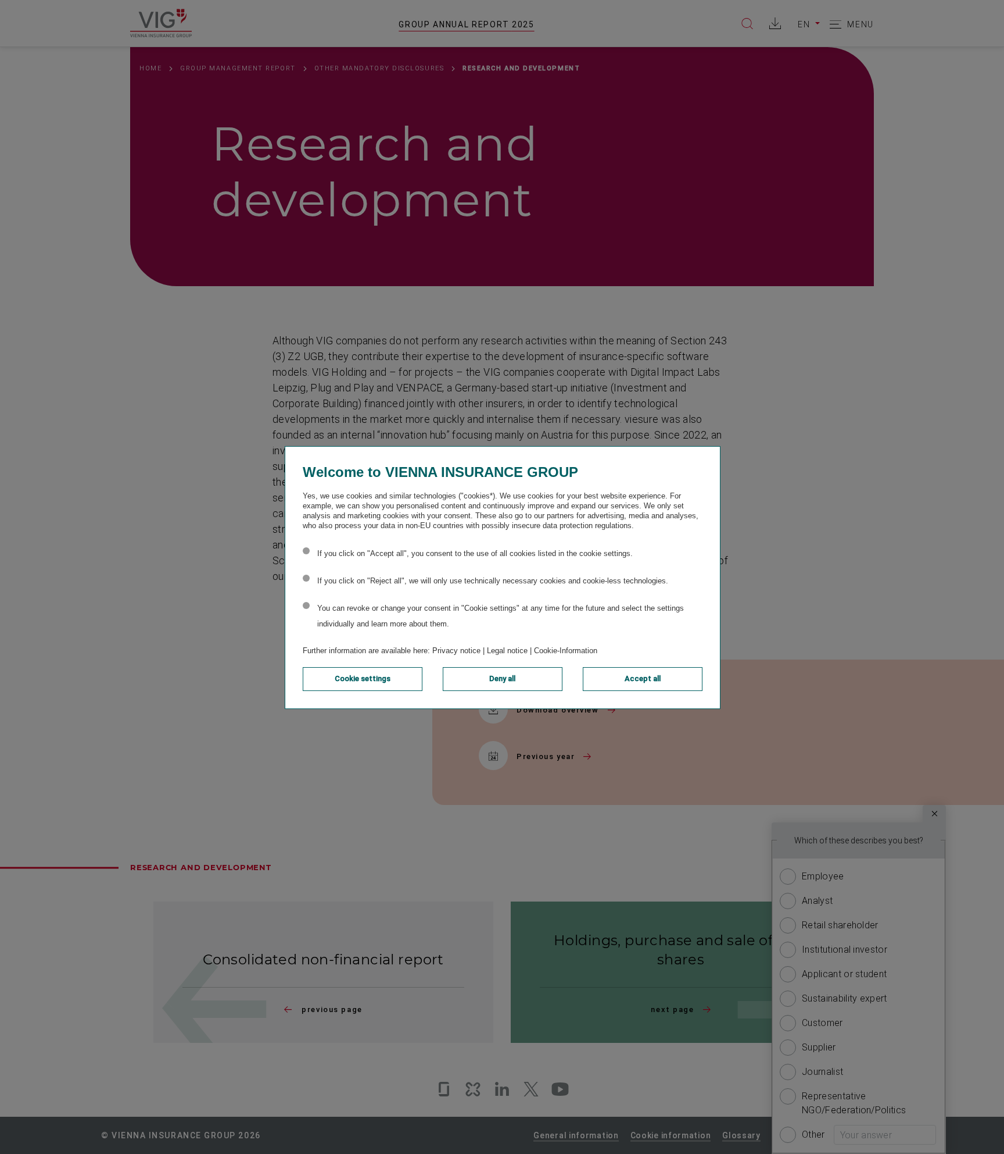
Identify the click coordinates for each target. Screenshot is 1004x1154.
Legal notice (507, 650)
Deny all (502, 678)
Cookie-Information (565, 650)
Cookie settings (362, 678)
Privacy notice (456, 650)
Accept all (643, 678)
